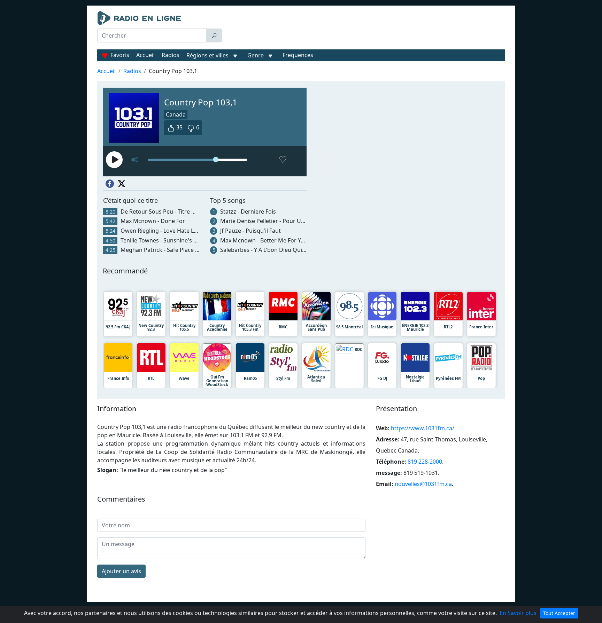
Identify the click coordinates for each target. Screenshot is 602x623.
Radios (170, 55)
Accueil (145, 55)
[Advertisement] (365, 28)
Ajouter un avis (121, 571)
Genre (255, 55)
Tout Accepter (559, 613)
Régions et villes (207, 55)
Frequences (298, 55)
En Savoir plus (518, 613)
